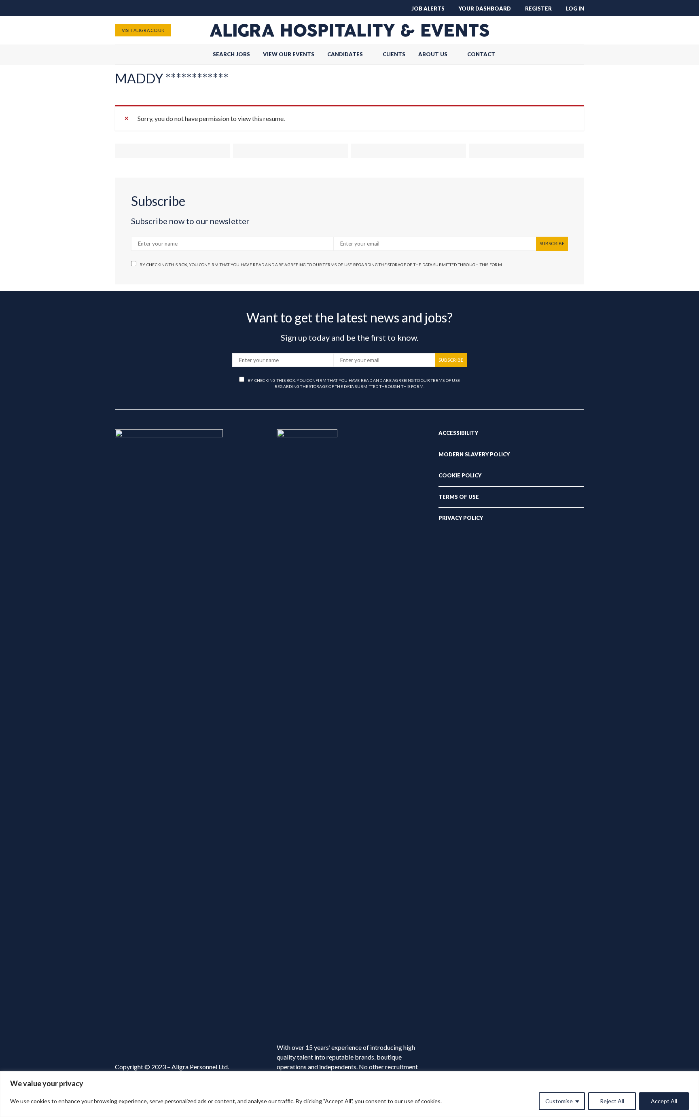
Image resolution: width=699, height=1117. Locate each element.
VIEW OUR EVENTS (288, 54)
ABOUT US (432, 54)
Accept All (664, 1101)
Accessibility (458, 433)
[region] (349, 1094)
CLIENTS (394, 54)
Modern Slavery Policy (474, 454)
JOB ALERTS (428, 8)
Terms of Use (458, 497)
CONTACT (481, 54)
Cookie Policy (459, 475)
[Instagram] (565, 30)
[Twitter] (552, 30)
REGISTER (538, 8)
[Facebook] (539, 30)
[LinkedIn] (578, 30)
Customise (559, 1101)
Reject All (612, 1101)
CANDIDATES (345, 54)
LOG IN (575, 8)
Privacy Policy (460, 518)
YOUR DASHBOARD (485, 8)
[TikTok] (526, 30)
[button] (581, 54)
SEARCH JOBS (231, 54)
